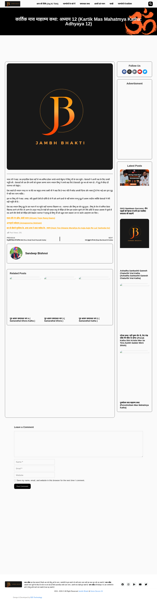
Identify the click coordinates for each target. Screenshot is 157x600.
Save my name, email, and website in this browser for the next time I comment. (51, 480)
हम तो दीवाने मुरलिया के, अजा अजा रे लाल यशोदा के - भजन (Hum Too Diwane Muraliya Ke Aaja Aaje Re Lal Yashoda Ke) (58, 228)
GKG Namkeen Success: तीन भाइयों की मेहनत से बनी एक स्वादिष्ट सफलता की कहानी (133, 211)
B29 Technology (36, 597)
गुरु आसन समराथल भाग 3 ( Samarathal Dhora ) (54, 319)
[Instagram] (129, 71)
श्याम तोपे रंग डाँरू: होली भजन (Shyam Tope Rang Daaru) (31, 218)
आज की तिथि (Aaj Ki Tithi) (47, 4)
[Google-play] (134, 71)
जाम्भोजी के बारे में (69, 4)
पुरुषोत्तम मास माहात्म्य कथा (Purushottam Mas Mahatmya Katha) (134, 405)
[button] (150, 4)
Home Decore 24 (96, 591)
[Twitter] (145, 71)
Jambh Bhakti (83, 591)
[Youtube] (139, 71)
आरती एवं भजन (99, 4)
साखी (111, 4)
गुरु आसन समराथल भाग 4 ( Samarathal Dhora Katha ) (22, 319)
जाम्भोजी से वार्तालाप (125, 4)
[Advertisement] (71, 47)
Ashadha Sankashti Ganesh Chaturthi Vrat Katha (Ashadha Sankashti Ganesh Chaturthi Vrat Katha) (134, 274)
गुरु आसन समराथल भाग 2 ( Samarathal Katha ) (89, 319)
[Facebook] (124, 71)
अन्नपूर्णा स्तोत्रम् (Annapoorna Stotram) (24, 223)
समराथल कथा (85, 4)
